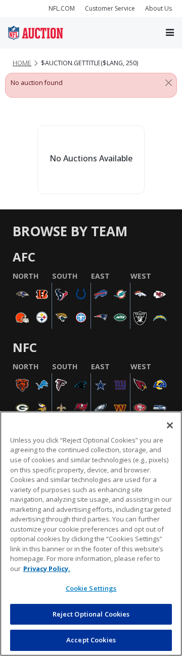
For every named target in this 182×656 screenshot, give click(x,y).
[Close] (168, 83)
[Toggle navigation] (169, 33)
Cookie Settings (91, 588)
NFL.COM (62, 8)
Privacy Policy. (46, 568)
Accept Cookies (91, 639)
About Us (158, 8)
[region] (91, 533)
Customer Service (110, 8)
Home (22, 63)
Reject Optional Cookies (91, 614)
